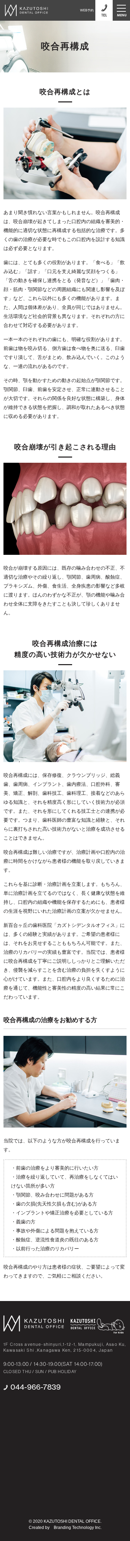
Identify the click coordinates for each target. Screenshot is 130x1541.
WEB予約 (87, 10)
